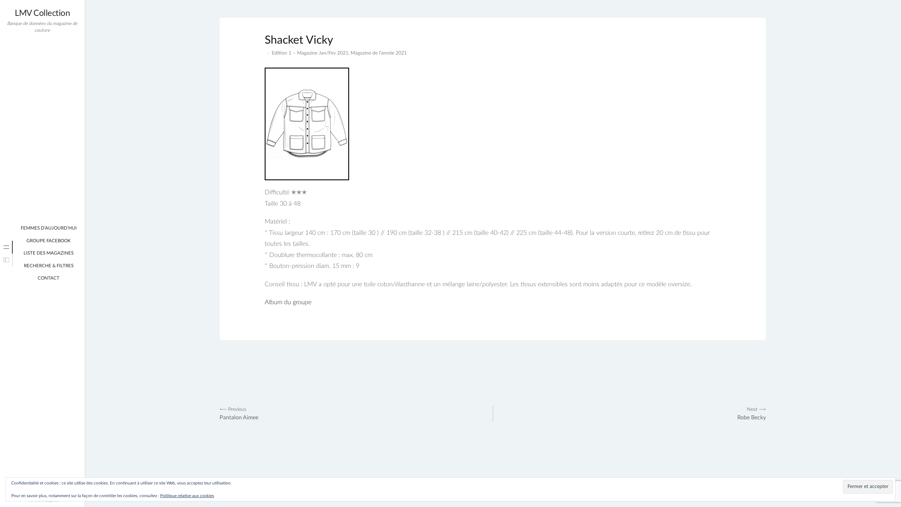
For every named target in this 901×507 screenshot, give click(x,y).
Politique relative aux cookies (187, 496)
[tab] (6, 247)
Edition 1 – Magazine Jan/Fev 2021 (310, 53)
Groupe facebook (48, 241)
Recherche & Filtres (49, 266)
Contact (48, 278)
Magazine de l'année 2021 (379, 53)
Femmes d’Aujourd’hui (49, 228)
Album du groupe (288, 302)
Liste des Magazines (49, 253)
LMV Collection (42, 13)
